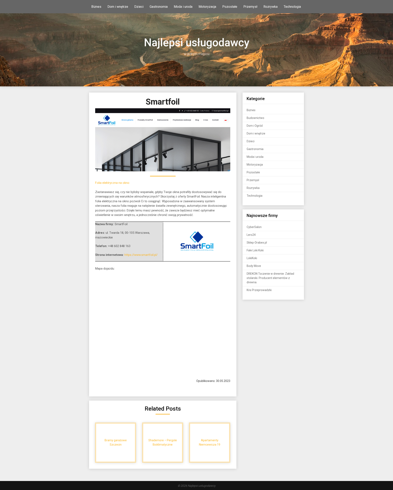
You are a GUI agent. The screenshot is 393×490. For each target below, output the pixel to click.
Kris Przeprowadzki (259, 290)
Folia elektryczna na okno (112, 183)
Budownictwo (255, 118)
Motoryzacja (207, 7)
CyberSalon (254, 227)
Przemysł (250, 7)
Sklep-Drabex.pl (257, 242)
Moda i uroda (183, 7)
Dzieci (138, 7)
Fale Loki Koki (255, 250)
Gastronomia (159, 7)
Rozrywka (270, 7)
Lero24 (251, 234)
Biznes (96, 7)
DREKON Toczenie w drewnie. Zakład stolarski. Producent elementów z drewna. (270, 278)
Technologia (292, 7)
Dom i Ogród (255, 125)
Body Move (254, 266)
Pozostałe (229, 7)
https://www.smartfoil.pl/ (141, 255)
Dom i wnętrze (117, 7)
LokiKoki (252, 258)
